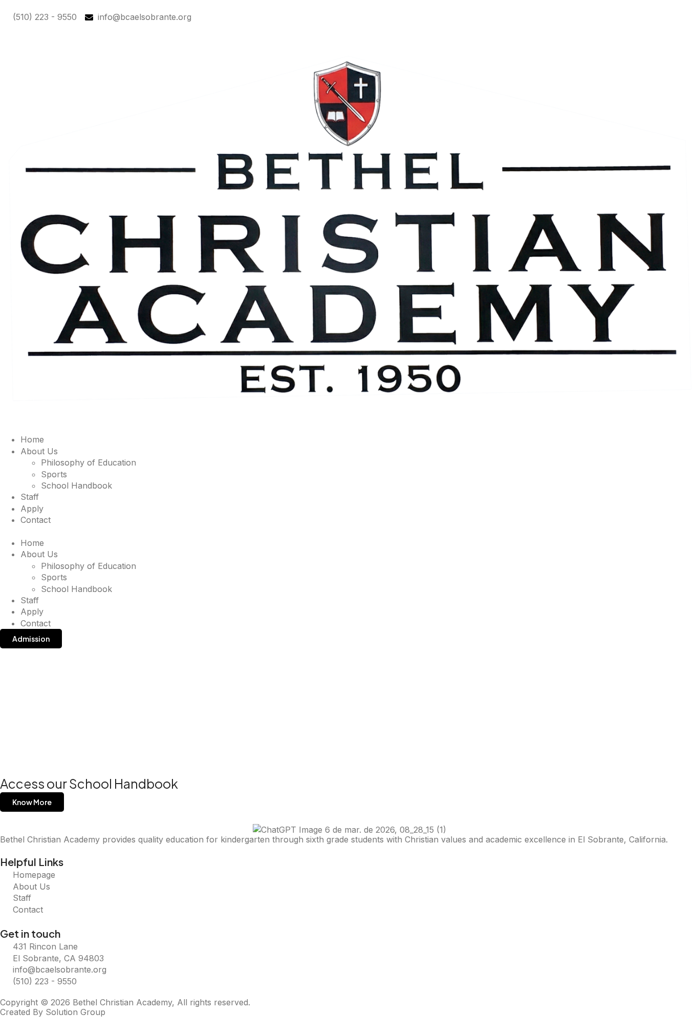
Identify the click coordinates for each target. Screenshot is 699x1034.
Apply (31, 508)
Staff (29, 497)
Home (32, 439)
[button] (349, 531)
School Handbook (76, 485)
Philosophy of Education (88, 462)
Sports (54, 474)
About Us (39, 451)
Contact (35, 520)
